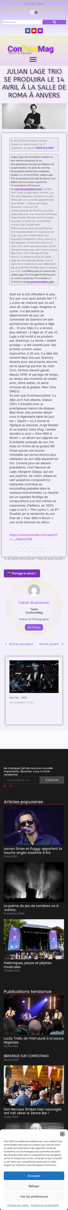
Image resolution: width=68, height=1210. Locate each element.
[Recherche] (54, 22)
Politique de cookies (18, 1205)
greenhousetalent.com (28, 189)
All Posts (34, 627)
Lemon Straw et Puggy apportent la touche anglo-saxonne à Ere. (33, 851)
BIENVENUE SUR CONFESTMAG (26, 1056)
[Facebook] (27, 30)
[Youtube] (34, 30)
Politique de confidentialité (45, 1205)
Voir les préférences (34, 1196)
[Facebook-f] (4, 786)
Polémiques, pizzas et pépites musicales (28, 965)
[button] (62, 1134)
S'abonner (52, 780)
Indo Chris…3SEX (18, 697)
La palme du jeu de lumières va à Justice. (31, 908)
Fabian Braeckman (34, 603)
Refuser (34, 1186)
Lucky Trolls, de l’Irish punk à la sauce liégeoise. (34, 1040)
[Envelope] (40, 30)
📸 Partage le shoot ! (22, 573)
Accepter (34, 1176)
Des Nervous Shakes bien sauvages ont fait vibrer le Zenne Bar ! (33, 1111)
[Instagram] (10, 786)
